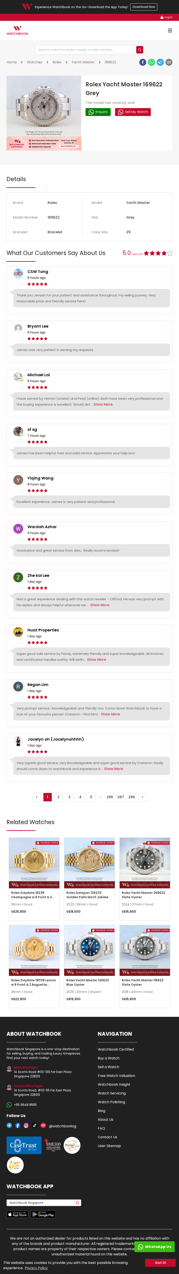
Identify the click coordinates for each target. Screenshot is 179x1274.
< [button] (37, 797)
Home (12, 62)
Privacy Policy (36, 1267)
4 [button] (80, 797)
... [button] (101, 796)
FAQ (101, 1128)
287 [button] (120, 797)
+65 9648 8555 (25, 1105)
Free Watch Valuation (116, 1075)
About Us (105, 1119)
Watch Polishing (111, 1102)
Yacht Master (83, 62)
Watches (34, 62)
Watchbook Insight (114, 1084)
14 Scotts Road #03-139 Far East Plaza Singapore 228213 (42, 1071)
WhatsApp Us (158, 1246)
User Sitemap (109, 1145)
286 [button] (110, 797)
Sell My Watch (136, 112)
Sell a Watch (108, 1066)
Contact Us (107, 1137)
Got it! (160, 1262)
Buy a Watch (108, 1058)
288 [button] (131, 797)
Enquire (102, 112)
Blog (101, 1110)
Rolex (57, 62)
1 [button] (47, 797)
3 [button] (69, 797)
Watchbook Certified (116, 1049)
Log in (168, 17)
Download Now (144, 7)
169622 (110, 62)
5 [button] (91, 797)
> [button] (142, 797)
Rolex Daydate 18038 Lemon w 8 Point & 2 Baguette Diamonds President (33, 984)
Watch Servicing (112, 1093)
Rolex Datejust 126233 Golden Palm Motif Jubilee (87, 895)
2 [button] (58, 797)
